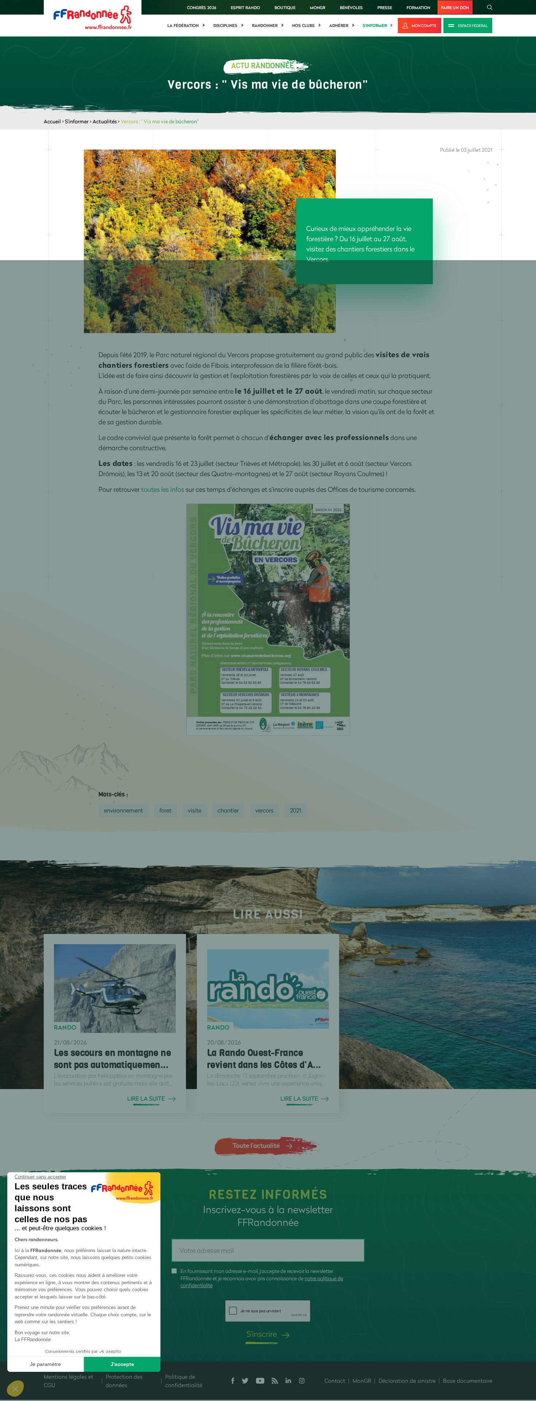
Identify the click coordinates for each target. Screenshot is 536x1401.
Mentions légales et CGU (68, 1381)
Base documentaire (467, 1380)
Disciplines (225, 25)
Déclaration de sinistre (407, 1380)
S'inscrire (261, 1333)
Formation (418, 7)
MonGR (317, 7)
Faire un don (455, 7)
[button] (15, 1388)
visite (194, 810)
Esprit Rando (245, 7)
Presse (384, 7)
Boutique (285, 7)
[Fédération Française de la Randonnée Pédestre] (93, 16)
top (406, 1352)
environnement (123, 810)
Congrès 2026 (201, 7)
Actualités (105, 121)
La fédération (183, 25)
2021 (295, 810)
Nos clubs (303, 25)
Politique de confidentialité (183, 1381)
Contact (335, 1380)
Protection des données (124, 1381)
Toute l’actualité (256, 1145)
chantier (228, 810)
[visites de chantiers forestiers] (268, 618)
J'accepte (122, 1364)
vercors (264, 810)
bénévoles (351, 7)
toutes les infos (162, 489)
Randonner (264, 25)
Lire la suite (146, 1099)
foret (165, 810)
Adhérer (338, 25)
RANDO (65, 1027)
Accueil (52, 121)
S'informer (375, 25)
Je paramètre (45, 1364)
